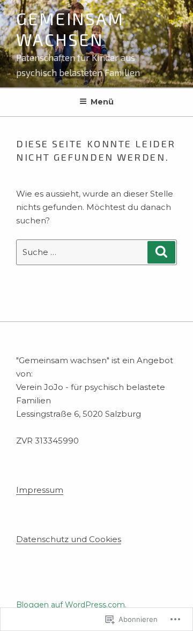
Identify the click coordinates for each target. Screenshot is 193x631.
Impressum (39, 490)
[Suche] (161, 252)
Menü (102, 102)
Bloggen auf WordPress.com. (71, 605)
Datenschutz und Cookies (68, 539)
